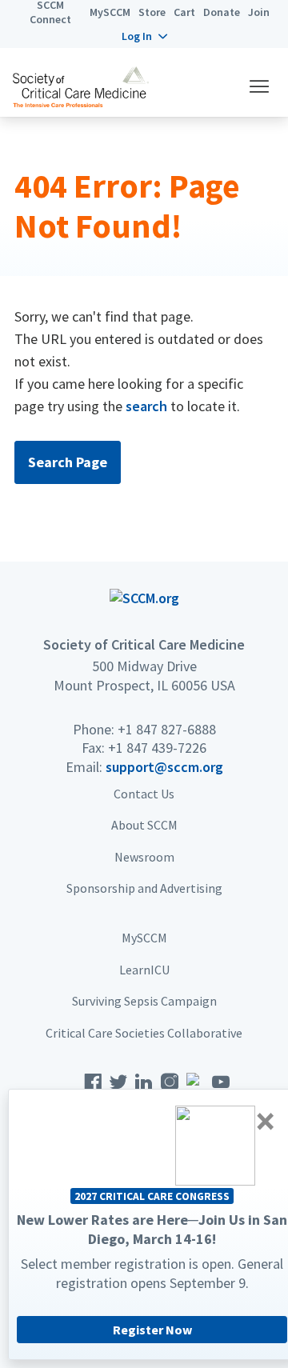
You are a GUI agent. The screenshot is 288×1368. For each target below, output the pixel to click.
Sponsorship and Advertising (144, 888)
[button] (144, 36)
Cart (184, 12)
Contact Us (144, 794)
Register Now (152, 1330)
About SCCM (144, 825)
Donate (221, 12)
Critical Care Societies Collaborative (144, 1033)
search (146, 406)
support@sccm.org (164, 767)
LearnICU (144, 970)
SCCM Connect (50, 12)
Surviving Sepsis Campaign (144, 1001)
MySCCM (110, 12)
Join (259, 12)
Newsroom (144, 857)
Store (152, 12)
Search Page (67, 462)
